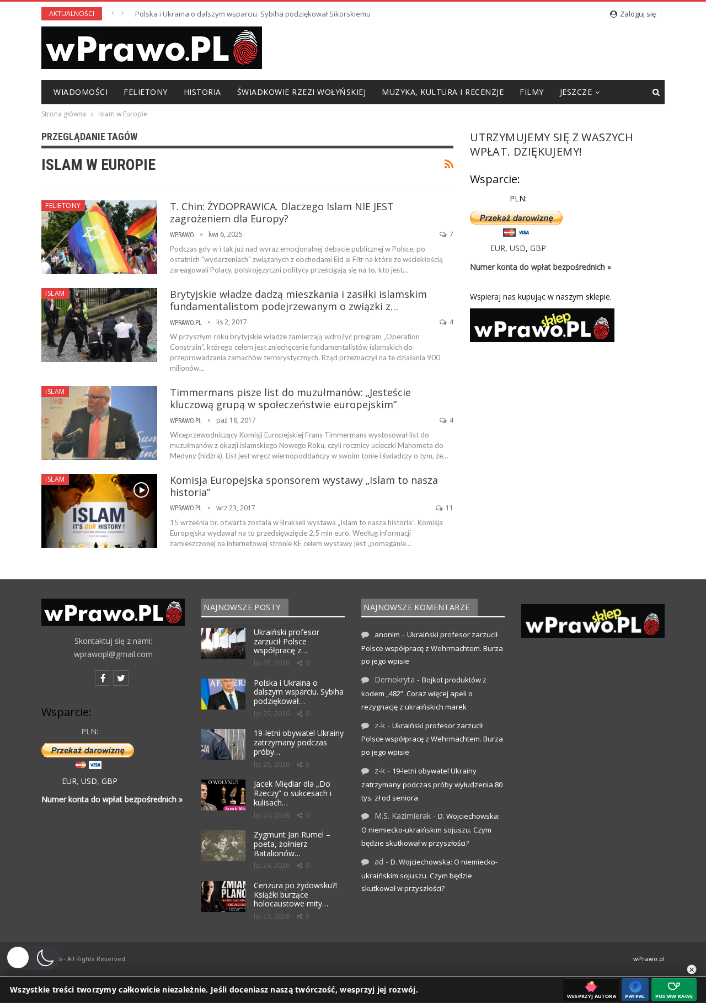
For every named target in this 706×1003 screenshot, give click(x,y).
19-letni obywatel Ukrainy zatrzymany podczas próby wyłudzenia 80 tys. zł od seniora (278, 14)
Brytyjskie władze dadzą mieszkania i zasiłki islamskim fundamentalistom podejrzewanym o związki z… (298, 300)
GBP (538, 248)
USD (518, 248)
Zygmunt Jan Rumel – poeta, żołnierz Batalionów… (292, 843)
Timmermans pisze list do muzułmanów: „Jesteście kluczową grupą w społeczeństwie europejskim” (290, 398)
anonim (387, 634)
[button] (33, 958)
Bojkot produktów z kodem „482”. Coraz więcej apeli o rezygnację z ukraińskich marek (423, 693)
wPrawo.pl (649, 958)
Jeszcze (576, 92)
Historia (202, 92)
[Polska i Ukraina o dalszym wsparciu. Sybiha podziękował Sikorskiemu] (223, 694)
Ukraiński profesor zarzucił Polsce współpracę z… (286, 641)
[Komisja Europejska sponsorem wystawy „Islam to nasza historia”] (99, 511)
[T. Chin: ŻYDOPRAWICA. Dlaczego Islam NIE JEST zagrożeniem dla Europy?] (99, 237)
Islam (55, 293)
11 (448, 508)
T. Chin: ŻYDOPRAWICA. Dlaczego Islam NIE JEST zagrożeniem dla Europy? (282, 212)
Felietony (146, 92)
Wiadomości (81, 92)
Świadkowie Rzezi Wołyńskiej (301, 92)
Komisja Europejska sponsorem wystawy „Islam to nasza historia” (304, 486)
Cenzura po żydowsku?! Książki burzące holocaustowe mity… (295, 894)
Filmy (532, 92)
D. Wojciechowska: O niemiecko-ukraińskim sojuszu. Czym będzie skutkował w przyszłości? (430, 829)
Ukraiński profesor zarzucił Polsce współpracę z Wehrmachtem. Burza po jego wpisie (432, 647)
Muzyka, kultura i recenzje (443, 92)
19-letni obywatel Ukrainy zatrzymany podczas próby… (299, 742)
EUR (497, 248)
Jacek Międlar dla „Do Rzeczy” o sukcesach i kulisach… (292, 793)
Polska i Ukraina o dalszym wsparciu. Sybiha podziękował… (299, 692)
